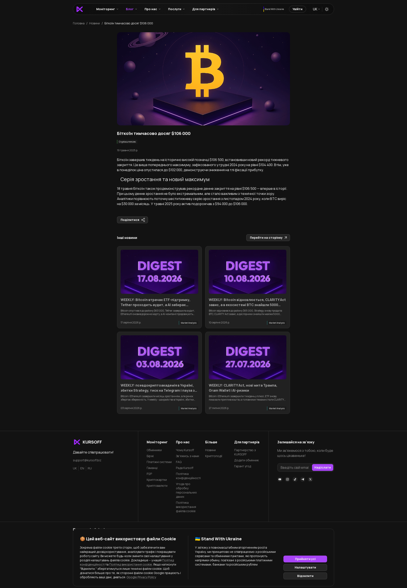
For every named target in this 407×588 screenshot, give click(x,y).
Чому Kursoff (185, 450)
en (82, 468)
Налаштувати (305, 567)
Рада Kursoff (184, 468)
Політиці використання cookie (130, 564)
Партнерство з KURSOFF (245, 452)
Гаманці (152, 468)
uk (75, 468)
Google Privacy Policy (141, 577)
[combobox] (316, 9)
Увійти (297, 9)
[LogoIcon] (80, 9)
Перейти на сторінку (266, 238)
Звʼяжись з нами (187, 456)
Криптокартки (157, 480)
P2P (149, 474)
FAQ (178, 462)
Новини (210, 450)
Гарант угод (242, 466)
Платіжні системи (159, 462)
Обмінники (154, 450)
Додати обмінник (246, 460)
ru (90, 468)
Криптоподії (213, 456)
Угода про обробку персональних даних (186, 490)
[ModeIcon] (326, 9)
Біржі (150, 456)
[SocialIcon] (279, 479)
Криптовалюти (157, 486)
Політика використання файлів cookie (186, 507)
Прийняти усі (305, 559)
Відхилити (305, 576)
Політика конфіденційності (188, 476)
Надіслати (322, 467)
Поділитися (130, 220)
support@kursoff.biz (87, 460)
